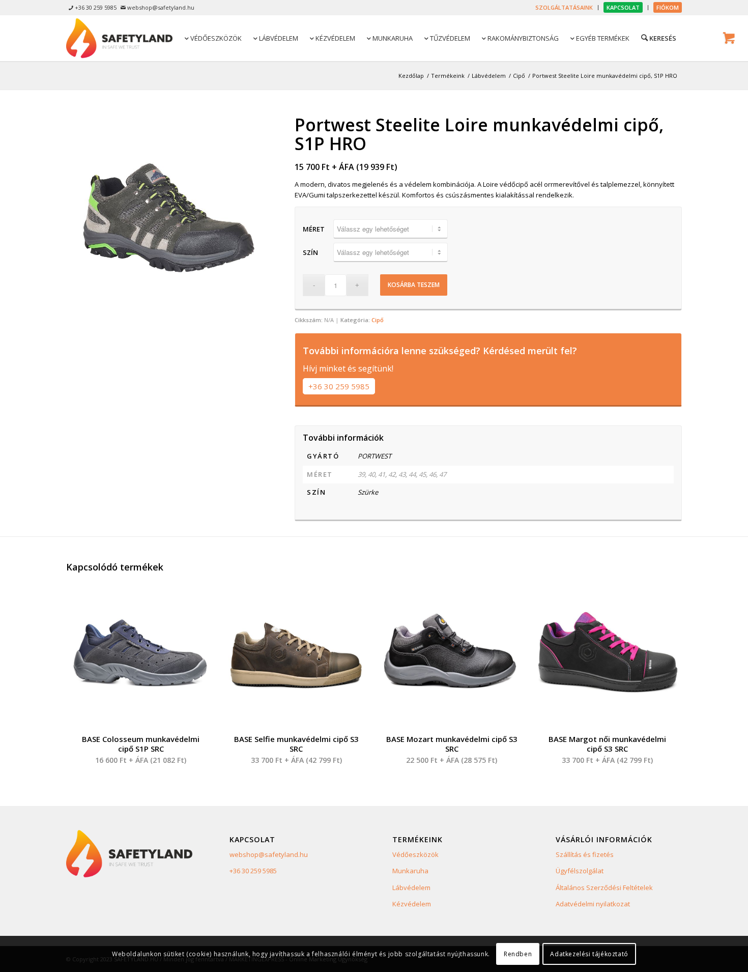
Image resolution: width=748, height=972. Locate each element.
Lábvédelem (411, 887)
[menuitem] (564, 7)
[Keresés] (658, 38)
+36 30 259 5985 (338, 386)
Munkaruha (410, 870)
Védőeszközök (415, 854)
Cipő (377, 320)
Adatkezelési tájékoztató (589, 954)
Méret (314, 229)
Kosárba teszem (414, 284)
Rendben (518, 954)
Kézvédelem (411, 903)
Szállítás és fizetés (585, 854)
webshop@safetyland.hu (268, 854)
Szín (310, 252)
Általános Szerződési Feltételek (604, 887)
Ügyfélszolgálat (579, 870)
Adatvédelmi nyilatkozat (593, 903)
